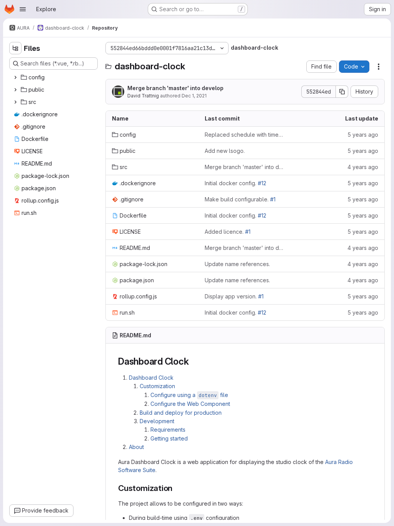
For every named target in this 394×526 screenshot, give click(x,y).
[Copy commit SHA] (342, 91)
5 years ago (362, 134)
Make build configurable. (240, 199)
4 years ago (362, 167)
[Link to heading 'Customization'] (176, 488)
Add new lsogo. (225, 150)
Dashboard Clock (151, 377)
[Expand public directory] (15, 89)
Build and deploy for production (181, 412)
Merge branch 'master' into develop (175, 88)
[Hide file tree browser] (15, 48)
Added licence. (227, 231)
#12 (262, 183)
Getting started (169, 438)
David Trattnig (143, 96)
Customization (157, 386)
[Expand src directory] (15, 102)
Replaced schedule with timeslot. (245, 134)
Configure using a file (189, 395)
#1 (272, 199)
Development (157, 421)
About (136, 447)
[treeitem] (54, 77)
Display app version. (234, 296)
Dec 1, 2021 (194, 96)
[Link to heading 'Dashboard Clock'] (194, 361)
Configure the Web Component (190, 403)
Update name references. (237, 264)
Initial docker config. (235, 183)
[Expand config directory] (15, 77)
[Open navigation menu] (23, 9)
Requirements (167, 429)
